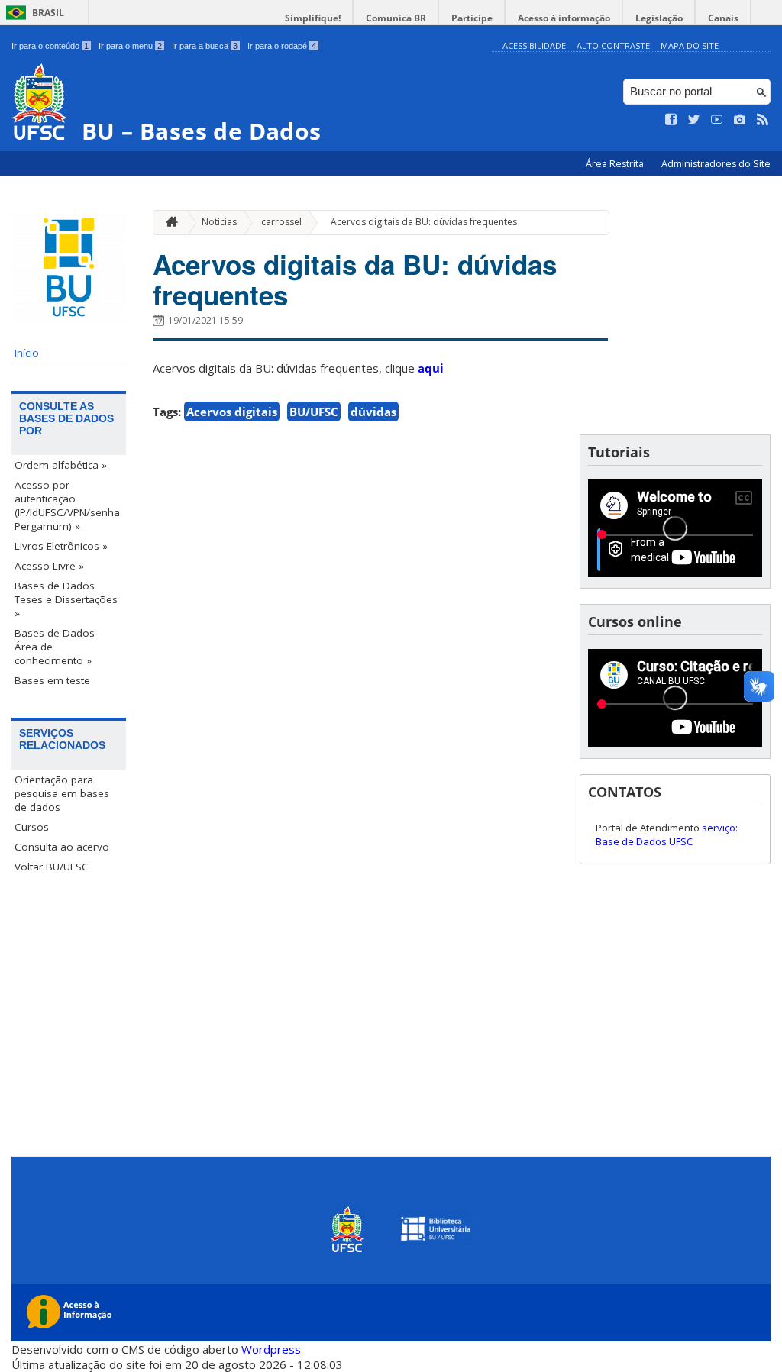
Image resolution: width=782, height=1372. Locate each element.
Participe (472, 17)
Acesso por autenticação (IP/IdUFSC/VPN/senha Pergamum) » (67, 505)
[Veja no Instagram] (740, 120)
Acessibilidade (534, 45)
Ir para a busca (205, 45)
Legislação (659, 17)
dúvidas (373, 411)
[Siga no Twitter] (694, 120)
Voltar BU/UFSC (52, 866)
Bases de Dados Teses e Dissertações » (66, 599)
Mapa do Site (690, 45)
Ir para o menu (130, 45)
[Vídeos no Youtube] (717, 120)
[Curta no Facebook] (671, 120)
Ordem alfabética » (61, 465)
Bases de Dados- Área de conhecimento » (56, 646)
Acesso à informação (564, 17)
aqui (431, 368)
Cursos (32, 827)
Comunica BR (396, 17)
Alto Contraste (613, 45)
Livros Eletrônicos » (61, 546)
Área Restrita (616, 163)
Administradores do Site (716, 163)
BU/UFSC (313, 411)
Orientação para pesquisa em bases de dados (62, 793)
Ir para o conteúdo (50, 45)
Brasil (48, 12)
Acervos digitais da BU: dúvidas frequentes (424, 221)
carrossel (281, 221)
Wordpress (271, 1349)
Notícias (219, 221)
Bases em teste (52, 680)
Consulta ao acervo (62, 847)
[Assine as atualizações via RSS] (763, 120)
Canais (723, 17)
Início (27, 353)
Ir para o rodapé (281, 45)
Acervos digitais (231, 411)
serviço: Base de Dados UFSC (667, 834)
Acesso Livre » (49, 566)
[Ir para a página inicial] (168, 222)
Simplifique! (313, 17)
